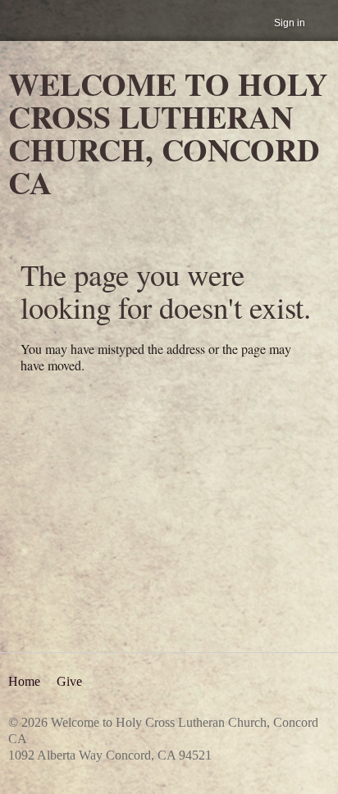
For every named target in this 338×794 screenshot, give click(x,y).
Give (69, 681)
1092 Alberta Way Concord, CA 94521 (110, 755)
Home (24, 681)
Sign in (289, 23)
